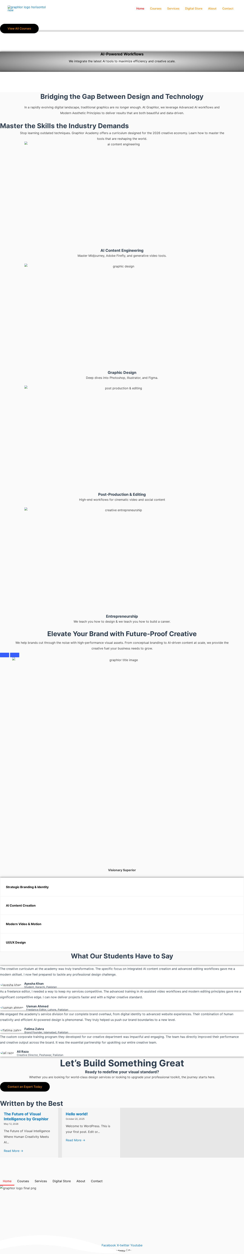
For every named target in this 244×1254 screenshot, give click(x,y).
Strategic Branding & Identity (27, 887)
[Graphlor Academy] (27, 8)
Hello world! (77, 1114)
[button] (122, 887)
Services (173, 8)
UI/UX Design (16, 942)
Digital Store (193, 8)
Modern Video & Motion (23, 924)
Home (140, 8)
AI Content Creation (21, 905)
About (212, 8)
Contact (228, 8)
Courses (155, 8)
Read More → (13, 1151)
